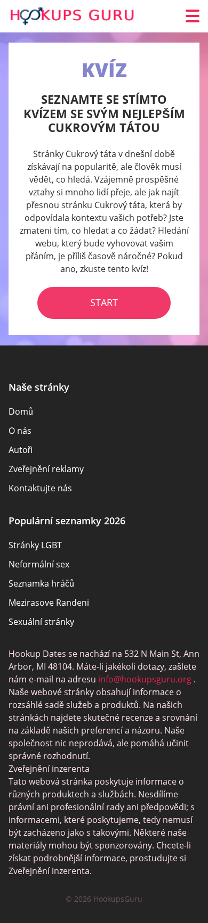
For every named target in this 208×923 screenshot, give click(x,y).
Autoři (21, 450)
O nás (20, 430)
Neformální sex (39, 564)
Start (104, 302)
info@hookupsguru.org (144, 679)
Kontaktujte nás (40, 488)
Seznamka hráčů (41, 583)
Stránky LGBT (35, 545)
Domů (21, 411)
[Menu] (192, 16)
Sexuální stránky (41, 622)
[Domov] (73, 16)
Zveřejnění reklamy (46, 469)
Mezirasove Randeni (49, 602)
